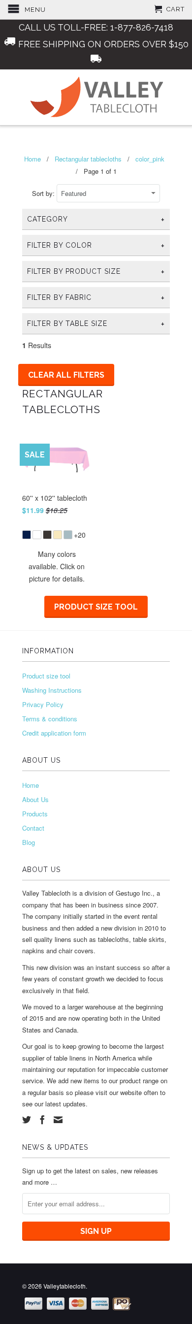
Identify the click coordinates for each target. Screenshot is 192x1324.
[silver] (68, 534)
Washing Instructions (52, 690)
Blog (28, 842)
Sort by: (44, 193)
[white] (36, 534)
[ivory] (57, 534)
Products (35, 813)
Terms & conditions (49, 718)
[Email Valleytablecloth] (58, 1119)
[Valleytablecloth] (96, 97)
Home (30, 785)
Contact (33, 828)
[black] (47, 534)
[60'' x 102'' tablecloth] (56, 528)
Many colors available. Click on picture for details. (57, 566)
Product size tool (96, 607)
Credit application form (54, 733)
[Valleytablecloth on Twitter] (26, 1119)
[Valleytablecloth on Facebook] (42, 1119)
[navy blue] (26, 534)
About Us (35, 799)
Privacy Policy (43, 704)
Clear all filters (66, 375)
